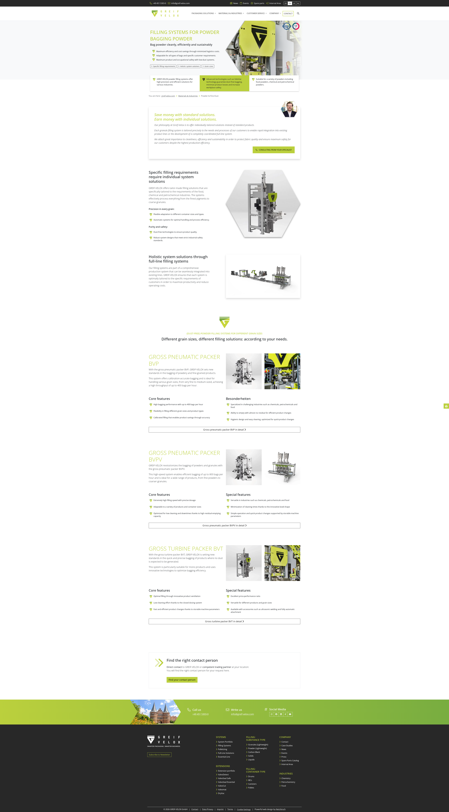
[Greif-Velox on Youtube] (290, 714)
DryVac (221, 793)
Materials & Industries (231, 13)
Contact (288, 13)
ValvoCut (222, 786)
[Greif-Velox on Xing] (285, 714)
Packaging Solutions (203, 13)
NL (298, 3)
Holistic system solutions (189, 66)
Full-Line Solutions (226, 753)
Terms (230, 809)
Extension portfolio (226, 771)
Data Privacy (207, 809)
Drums (251, 776)
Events (284, 753)
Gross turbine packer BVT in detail (223, 621)
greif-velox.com (168, 96)
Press (283, 756)
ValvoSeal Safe (224, 778)
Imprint (220, 809)
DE (286, 3)
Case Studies (287, 745)
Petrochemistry (288, 782)
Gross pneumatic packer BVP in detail (223, 429)
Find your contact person (182, 679)
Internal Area (287, 764)
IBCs (250, 780)
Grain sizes (208, 66)
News (283, 749)
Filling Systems (224, 745)
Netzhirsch (281, 809)
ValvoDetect (223, 774)
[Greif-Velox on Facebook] (276, 714)
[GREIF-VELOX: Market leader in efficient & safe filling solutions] (165, 14)
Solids (250, 756)
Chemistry (285, 778)
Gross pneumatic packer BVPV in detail (224, 525)
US (294, 3)
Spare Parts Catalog (290, 760)
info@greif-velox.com (242, 714)
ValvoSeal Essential (226, 782)
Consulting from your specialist (275, 150)
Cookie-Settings (244, 809)
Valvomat (222, 789)
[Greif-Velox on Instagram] (271, 714)
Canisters (252, 784)
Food (283, 786)
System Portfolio (225, 742)
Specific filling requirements (164, 66)
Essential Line (224, 756)
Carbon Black (254, 752)
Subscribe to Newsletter (159, 754)
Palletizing (222, 749)
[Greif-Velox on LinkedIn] (281, 714)
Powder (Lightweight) (257, 748)
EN (290, 3)
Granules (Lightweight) (258, 744)
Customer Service (256, 13)
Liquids (251, 759)
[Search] (298, 13)
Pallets (251, 787)
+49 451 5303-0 (200, 714)
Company (274, 13)
